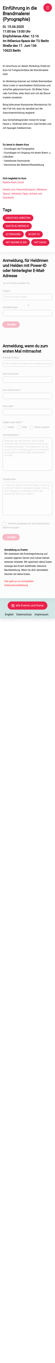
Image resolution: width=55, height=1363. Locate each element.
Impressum (41, 614)
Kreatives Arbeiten (18, 217)
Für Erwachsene (12, 686)
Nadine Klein (9, 182)
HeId (25, 427)
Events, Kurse (25, 669)
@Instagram (39, 692)
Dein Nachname (12, 390)
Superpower (9, 479)
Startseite (8, 669)
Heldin (11, 427)
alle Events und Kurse (30, 605)
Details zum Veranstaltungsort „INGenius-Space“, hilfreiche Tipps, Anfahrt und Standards (25, 193)
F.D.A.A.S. (8, 680)
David (20, 182)
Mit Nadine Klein (16, 242)
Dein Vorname (11, 373)
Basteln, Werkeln (17, 226)
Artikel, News (25, 680)
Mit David (40, 242)
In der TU (34, 234)
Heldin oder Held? (13, 422)
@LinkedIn (9, 697)
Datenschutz (24, 614)
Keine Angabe (41, 427)
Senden (11, 324)
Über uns (29, 686)
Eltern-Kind (13, 234)
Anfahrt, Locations (13, 675)
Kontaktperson (11, 434)
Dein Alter (9, 406)
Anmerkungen (10, 307)
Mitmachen (32, 675)
